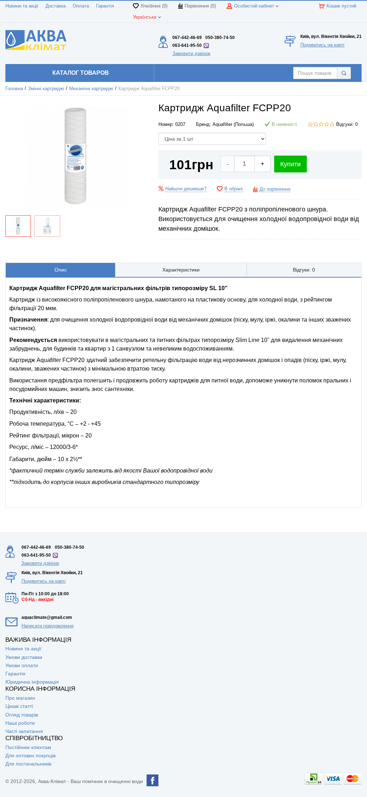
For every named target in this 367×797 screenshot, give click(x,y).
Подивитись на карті (322, 45)
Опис (60, 270)
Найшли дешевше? (185, 188)
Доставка (56, 6)
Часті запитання (24, 731)
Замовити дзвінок (191, 53)
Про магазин (20, 698)
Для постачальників (28, 764)
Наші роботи (20, 723)
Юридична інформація (32, 682)
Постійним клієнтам (28, 747)
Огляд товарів (21, 715)
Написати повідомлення (47, 626)
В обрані (233, 188)
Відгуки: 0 (347, 124)
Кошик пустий (341, 6)
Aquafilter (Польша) (233, 124)
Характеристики (181, 270)
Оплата (81, 6)
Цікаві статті (19, 706)
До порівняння (274, 189)
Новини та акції (21, 6)
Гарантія (105, 6)
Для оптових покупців (30, 755)
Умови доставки (23, 657)
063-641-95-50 (187, 45)
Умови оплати (21, 665)
